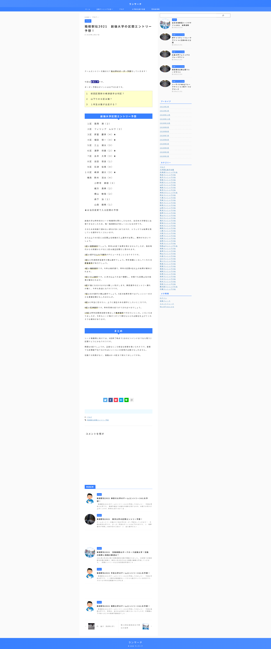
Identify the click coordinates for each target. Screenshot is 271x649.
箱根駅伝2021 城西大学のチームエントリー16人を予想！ (123, 606)
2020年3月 (164, 152)
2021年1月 (164, 111)
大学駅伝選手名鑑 (138, 9)
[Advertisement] (118, 51)
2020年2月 (164, 156)
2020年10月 (165, 123)
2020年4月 (164, 148)
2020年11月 (165, 119)
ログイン (163, 298)
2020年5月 (164, 144)
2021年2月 (164, 107)
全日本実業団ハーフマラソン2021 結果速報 (181, 24)
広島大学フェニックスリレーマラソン (181, 56)
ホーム (87, 9)
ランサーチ (135, 4)
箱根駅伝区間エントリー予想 (98, 420)
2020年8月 (164, 131)
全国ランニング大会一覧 (105, 9)
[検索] (223, 15)
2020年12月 (165, 115)
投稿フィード (165, 301)
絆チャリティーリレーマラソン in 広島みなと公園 (181, 40)
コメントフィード (167, 304)
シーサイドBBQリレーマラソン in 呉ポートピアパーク (181, 86)
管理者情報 (155, 9)
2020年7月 (164, 135)
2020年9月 (164, 127)
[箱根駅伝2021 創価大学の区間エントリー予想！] (121, 400)
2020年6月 (164, 140)
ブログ (121, 9)
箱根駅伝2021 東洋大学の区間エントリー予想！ (120, 519)
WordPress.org (167, 307)
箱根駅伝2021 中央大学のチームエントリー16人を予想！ (123, 573)
